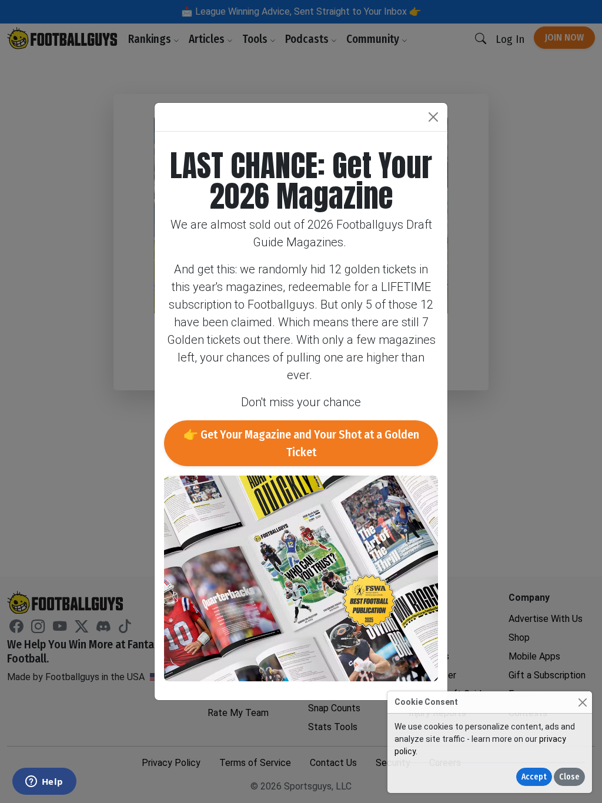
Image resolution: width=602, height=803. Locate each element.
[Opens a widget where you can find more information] (44, 782)
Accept (534, 777)
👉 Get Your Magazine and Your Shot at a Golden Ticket (301, 443)
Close (569, 777)
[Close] (582, 702)
